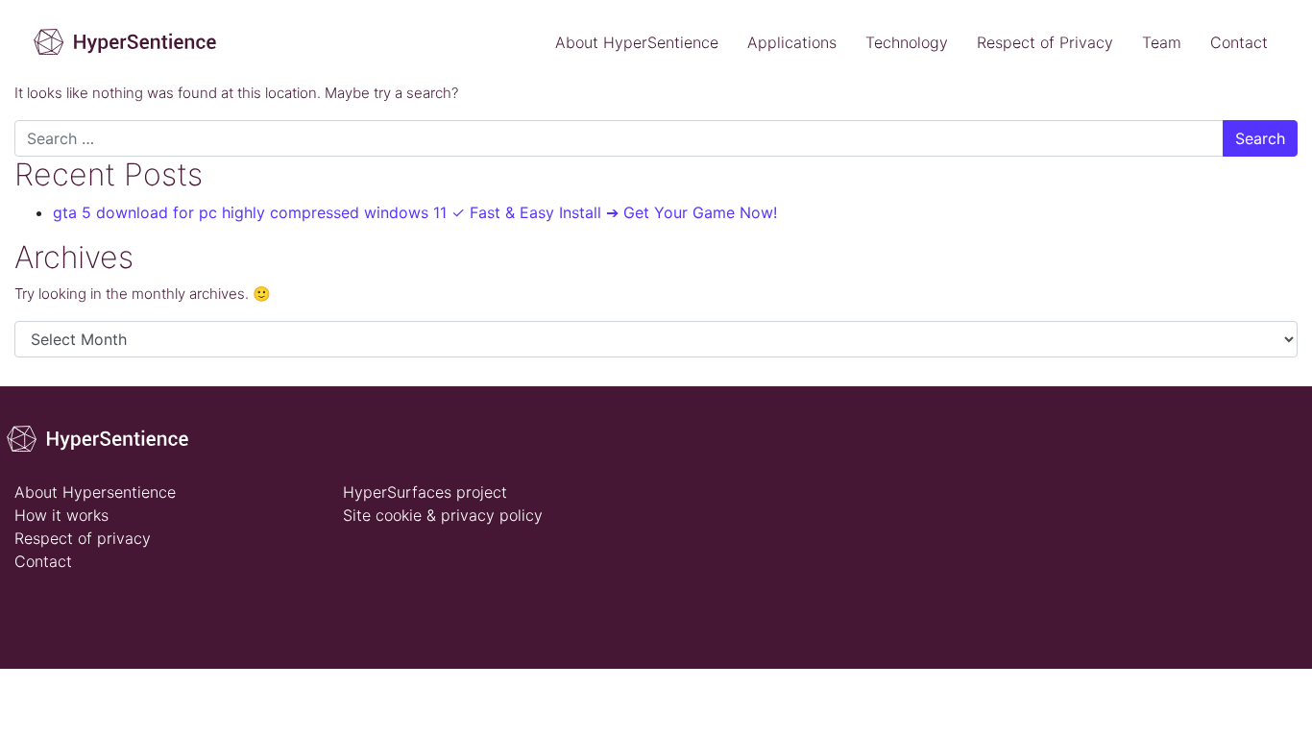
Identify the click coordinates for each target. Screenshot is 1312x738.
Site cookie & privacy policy (443, 515)
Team (1161, 42)
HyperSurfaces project (425, 492)
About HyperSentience (636, 42)
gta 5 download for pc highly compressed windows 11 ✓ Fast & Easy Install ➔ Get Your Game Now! (415, 212)
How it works (61, 515)
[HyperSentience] (104, 437)
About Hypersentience (95, 492)
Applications (792, 42)
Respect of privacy (82, 538)
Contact (1239, 42)
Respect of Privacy (1045, 42)
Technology (906, 42)
